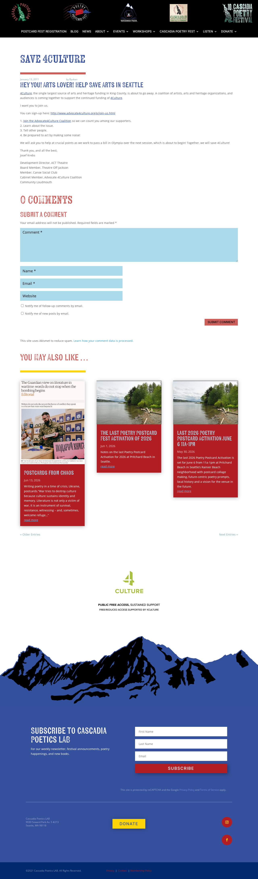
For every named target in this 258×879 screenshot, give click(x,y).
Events (119, 31)
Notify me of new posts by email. (47, 313)
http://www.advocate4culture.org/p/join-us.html (83, 113)
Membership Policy (141, 870)
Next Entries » (228, 534)
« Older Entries (30, 534)
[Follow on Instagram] (227, 822)
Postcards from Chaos (49, 473)
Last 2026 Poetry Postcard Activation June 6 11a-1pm (204, 438)
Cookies (122, 870)
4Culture (26, 93)
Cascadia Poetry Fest (177, 31)
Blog (74, 31)
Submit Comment (221, 322)
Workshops (142, 31)
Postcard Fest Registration (44, 31)
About (100, 31)
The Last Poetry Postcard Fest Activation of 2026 (129, 436)
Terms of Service (209, 789)
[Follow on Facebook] (227, 840)
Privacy (110, 870)
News (86, 31)
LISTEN (208, 31)
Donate (227, 31)
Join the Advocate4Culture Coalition (47, 121)
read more (31, 520)
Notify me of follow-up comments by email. (54, 306)
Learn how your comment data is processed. (103, 341)
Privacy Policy (187, 789)
